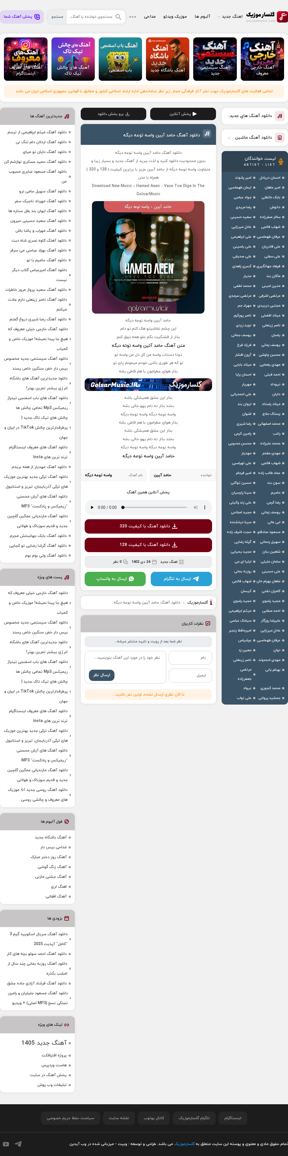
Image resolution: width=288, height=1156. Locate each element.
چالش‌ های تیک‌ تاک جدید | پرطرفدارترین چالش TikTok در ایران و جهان (36, 427)
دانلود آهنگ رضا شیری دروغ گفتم (38, 319)
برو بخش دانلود (111, 114)
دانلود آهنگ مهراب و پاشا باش (41, 230)
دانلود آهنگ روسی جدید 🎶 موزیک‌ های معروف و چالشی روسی (38, 794)
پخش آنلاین (180, 114)
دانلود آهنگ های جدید (251, 116)
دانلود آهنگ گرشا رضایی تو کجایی (38, 545)
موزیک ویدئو (175, 17)
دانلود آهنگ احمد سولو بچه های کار (37, 954)
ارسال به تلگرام (177, 579)
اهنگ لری (59, 886)
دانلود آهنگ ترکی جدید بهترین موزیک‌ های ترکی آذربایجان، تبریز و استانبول (36, 481)
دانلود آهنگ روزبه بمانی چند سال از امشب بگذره (37, 968)
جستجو (57, 16)
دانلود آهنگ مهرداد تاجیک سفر (40, 201)
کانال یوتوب (154, 1118)
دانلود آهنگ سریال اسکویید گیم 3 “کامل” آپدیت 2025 (39, 939)
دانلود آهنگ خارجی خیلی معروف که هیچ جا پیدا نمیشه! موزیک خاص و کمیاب (38, 339)
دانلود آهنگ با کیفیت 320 (145, 526)
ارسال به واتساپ (111, 579)
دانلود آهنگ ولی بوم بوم (46, 555)
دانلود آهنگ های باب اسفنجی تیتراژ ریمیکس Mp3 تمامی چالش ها (37, 403)
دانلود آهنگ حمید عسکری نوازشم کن (35, 162)
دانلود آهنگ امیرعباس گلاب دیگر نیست (39, 275)
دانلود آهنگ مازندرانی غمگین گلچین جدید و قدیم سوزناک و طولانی (37, 521)
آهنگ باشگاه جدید (51, 837)
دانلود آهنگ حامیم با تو (47, 260)
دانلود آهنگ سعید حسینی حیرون (38, 221)
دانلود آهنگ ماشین (253, 138)
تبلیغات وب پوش (52, 1085)
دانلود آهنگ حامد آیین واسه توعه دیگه (161, 135)
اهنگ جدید (232, 17)
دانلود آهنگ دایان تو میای (45, 152)
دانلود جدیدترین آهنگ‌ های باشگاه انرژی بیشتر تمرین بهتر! (39, 383)
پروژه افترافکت (54, 1055)
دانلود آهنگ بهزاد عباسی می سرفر (38, 250)
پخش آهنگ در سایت (48, 1075)
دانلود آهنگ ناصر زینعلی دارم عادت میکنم (37, 304)
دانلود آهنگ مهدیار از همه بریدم (39, 467)
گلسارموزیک (267, 17)
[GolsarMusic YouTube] (6, 1144)
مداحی (150, 17)
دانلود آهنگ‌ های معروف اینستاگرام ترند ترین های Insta (38, 452)
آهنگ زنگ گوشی (52, 867)
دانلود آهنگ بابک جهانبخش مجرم (38, 536)
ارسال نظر (101, 675)
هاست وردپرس (54, 1065)
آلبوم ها (202, 17)
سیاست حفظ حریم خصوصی (70, 1118)
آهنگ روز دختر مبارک (49, 857)
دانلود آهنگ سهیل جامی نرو (43, 191)
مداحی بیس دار (53, 847)
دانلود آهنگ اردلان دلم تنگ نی (41, 142)
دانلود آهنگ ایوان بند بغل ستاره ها (37, 211)
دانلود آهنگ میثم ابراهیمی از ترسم (37, 132)
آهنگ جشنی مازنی (51, 877)
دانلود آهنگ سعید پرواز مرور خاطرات (36, 290)
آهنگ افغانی (56, 896)
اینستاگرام (232, 1118)
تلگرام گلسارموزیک (194, 1118)
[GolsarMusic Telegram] (18, 1144)
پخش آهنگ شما (18, 16)
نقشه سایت (119, 1118)
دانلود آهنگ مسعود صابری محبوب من (38, 176)
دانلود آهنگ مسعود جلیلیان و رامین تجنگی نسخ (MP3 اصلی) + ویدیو (38, 998)
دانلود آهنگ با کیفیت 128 (145, 545)
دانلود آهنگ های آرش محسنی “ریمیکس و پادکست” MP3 (42, 501)
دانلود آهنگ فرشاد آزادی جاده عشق (37, 983)
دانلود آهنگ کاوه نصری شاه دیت (39, 240)
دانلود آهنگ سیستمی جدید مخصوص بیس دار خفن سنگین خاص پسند (36, 363)
